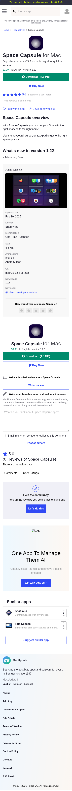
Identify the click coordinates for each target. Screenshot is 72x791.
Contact (7, 759)
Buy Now (38, 86)
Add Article (9, 717)
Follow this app (16, 109)
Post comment (36, 443)
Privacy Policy (11, 734)
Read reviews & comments (17, 100)
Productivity (19, 29)
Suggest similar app (36, 640)
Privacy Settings (12, 742)
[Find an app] (14, 11)
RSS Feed (8, 776)
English (7, 684)
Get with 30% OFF (36, 583)
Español (28, 684)
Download (38, 77)
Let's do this (36, 508)
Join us (58, 2)
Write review (36, 385)
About (6, 692)
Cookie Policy (10, 751)
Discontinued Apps (14, 709)
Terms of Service (12, 726)
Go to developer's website (23, 292)
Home (6, 29)
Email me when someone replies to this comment (37, 435)
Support (7, 767)
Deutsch (17, 684)
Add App (8, 701)
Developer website (43, 109)
